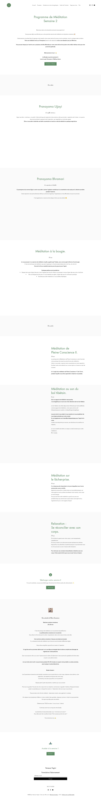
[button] (64, 5)
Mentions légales (54, 794)
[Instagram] (90, 5)
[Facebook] (92, 5)
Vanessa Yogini (50, 768)
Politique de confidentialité (68, 794)
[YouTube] (94, 5)
